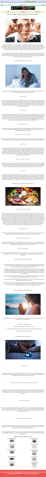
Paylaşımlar (38, 11)
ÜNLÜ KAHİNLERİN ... (12, 456)
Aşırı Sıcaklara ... (34, 456)
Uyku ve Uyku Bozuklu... (12, 450)
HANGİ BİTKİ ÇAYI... (12, 462)
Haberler (23, 11)
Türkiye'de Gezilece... (34, 450)
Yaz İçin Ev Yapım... (12, 444)
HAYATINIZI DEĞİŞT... (34, 444)
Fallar (8, 11)
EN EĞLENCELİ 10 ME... (12, 438)
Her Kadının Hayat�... (34, 462)
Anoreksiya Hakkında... (34, 438)
